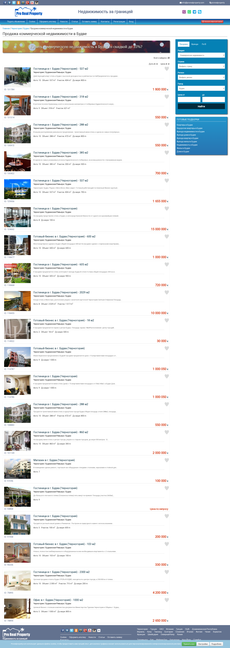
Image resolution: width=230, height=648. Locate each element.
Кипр (149, 632)
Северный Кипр (167, 634)
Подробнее (216, 644)
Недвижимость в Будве (187, 145)
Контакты (105, 22)
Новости (63, 22)
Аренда (194, 44)
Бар (152, 640)
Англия (199, 632)
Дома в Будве (183, 151)
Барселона (174, 640)
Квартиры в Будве (185, 125)
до (203, 95)
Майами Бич (161, 640)
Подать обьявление (16, 22)
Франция (141, 634)
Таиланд (158, 632)
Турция (153, 629)
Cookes (32, 22)
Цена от (181, 95)
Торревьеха (142, 640)
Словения (180, 632)
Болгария (169, 632)
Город (180, 84)
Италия (190, 632)
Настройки (203, 644)
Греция (179, 629)
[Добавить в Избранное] (167, 69)
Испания (170, 629)
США (187, 629)
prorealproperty (218, 3)
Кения (180, 634)
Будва (26, 28)
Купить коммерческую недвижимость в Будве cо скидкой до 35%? (86, 46)
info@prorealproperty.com (193, 3)
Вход (131, 22)
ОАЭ (161, 629)
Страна (181, 62)
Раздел (181, 51)
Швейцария (153, 634)
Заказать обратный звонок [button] (213, 22)
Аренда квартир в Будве (187, 138)
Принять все (189, 644)
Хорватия (217, 632)
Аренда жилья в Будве (187, 141)
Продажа (184, 44)
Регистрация (119, 22)
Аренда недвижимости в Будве (191, 131)
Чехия (207, 632)
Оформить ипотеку (47, 22)
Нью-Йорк (186, 640)
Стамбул (197, 640)
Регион (181, 73)
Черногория (16, 28)
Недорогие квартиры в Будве (189, 128)
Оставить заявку (89, 22)
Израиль (141, 632)
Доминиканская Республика (204, 629)
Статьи (75, 22)
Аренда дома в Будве (186, 135)
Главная (6, 28)
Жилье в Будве (183, 148)
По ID (204, 44)
